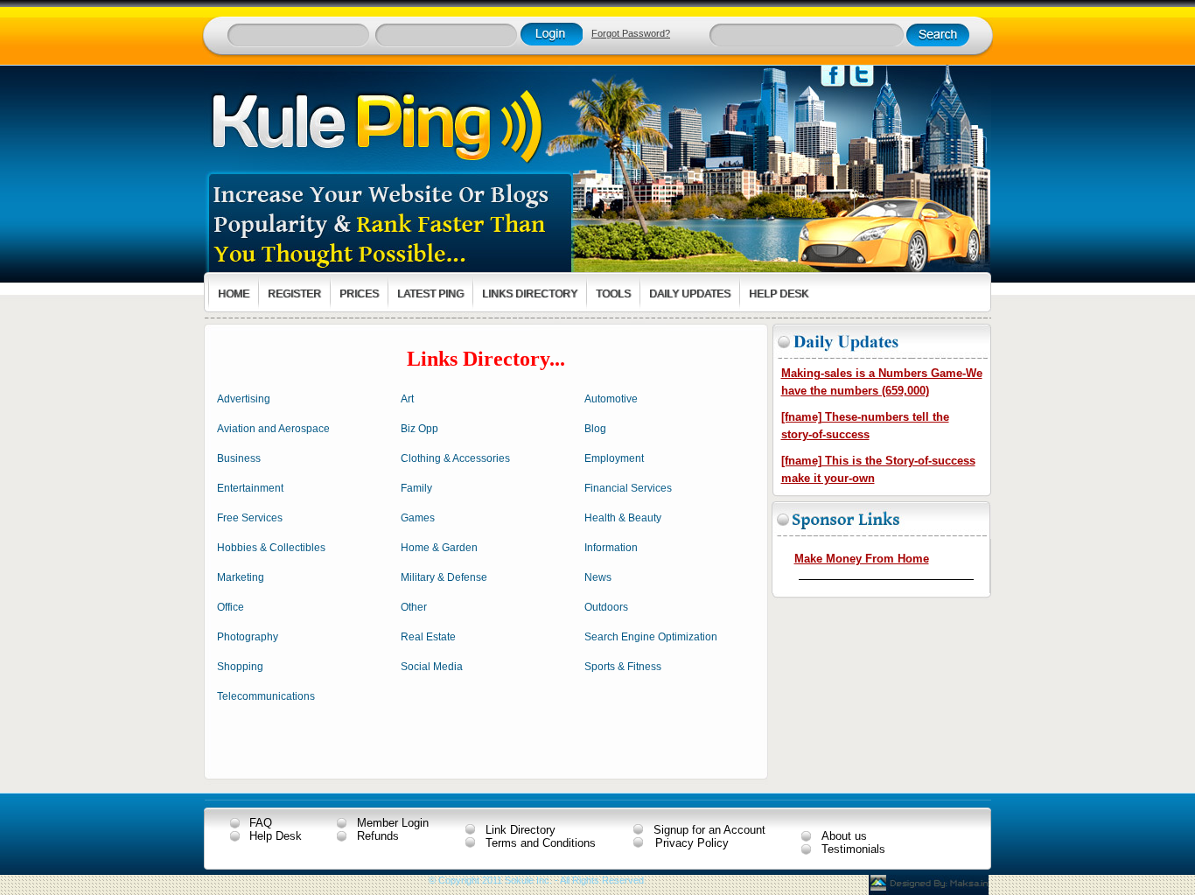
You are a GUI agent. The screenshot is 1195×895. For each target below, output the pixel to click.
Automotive (611, 399)
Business (239, 458)
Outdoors (606, 607)
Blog (595, 429)
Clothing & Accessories (455, 458)
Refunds (378, 836)
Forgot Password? (630, 33)
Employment (614, 458)
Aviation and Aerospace (273, 429)
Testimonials (853, 849)
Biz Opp (419, 429)
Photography (247, 637)
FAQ (260, 822)
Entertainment (250, 488)
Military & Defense (444, 577)
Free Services (250, 518)
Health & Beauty (622, 518)
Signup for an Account (709, 829)
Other (414, 607)
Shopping (240, 667)
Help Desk (275, 836)
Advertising (243, 399)
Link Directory (521, 829)
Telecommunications (266, 696)
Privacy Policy (692, 843)
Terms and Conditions (541, 843)
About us (844, 836)
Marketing (240, 577)
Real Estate (428, 637)
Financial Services (628, 488)
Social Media (432, 667)
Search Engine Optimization (650, 637)
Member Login (393, 822)
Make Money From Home (861, 558)
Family (416, 488)
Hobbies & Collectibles (271, 548)
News (597, 577)
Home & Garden (439, 548)
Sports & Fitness (622, 667)
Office (230, 607)
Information (611, 548)
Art (407, 399)
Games (418, 518)
